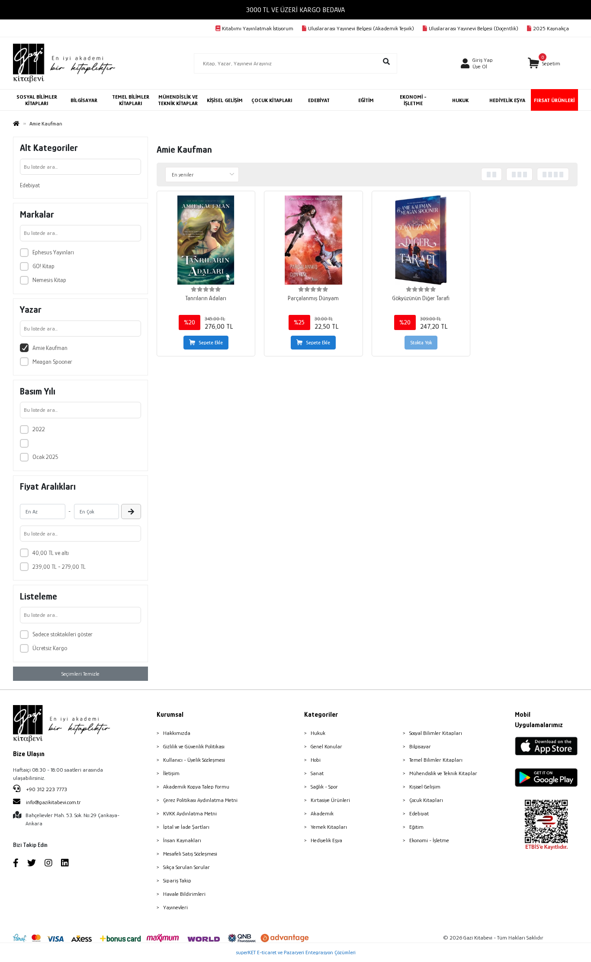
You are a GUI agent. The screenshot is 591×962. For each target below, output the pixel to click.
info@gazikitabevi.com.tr (53, 802)
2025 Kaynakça (551, 28)
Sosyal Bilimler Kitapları (435, 733)
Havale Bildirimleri (184, 894)
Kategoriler (321, 714)
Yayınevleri (175, 907)
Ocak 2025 (45, 456)
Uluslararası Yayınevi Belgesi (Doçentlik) (473, 28)
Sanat (317, 773)
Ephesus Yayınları (53, 252)
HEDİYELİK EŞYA (507, 100)
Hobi (316, 760)
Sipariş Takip (177, 880)
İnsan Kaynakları (182, 840)
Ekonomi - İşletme (429, 840)
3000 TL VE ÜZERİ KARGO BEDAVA (295, 10)
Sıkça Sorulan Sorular (186, 867)
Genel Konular (326, 746)
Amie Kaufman (49, 347)
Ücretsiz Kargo (49, 648)
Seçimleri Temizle (80, 673)
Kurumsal (170, 714)
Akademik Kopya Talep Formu (196, 786)
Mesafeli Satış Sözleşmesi (190, 853)
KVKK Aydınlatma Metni (190, 813)
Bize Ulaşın (29, 754)
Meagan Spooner (52, 361)
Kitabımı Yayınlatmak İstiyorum (257, 28)
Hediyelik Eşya (326, 840)
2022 (38, 429)
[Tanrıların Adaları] (206, 240)
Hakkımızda (176, 733)
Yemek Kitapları (329, 827)
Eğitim (416, 827)
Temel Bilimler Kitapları (436, 760)
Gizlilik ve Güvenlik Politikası (194, 746)
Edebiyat (30, 185)
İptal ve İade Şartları (186, 827)
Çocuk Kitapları (426, 800)
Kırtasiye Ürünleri (330, 800)
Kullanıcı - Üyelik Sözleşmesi (194, 760)
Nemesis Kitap (49, 279)
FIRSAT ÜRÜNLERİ (554, 100)
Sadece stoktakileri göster (62, 634)
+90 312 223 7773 (46, 789)
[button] (544, 63)
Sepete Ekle (211, 343)
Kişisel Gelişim (424, 786)
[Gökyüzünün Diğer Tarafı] (421, 240)
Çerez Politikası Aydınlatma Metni (200, 800)
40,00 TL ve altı (50, 552)
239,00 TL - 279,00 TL (59, 566)
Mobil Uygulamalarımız (539, 720)
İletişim (171, 773)
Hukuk (318, 733)
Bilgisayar (420, 746)
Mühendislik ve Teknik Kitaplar (443, 773)
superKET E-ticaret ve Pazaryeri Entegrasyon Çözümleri (296, 952)
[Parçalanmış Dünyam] (313, 240)
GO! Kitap (43, 266)
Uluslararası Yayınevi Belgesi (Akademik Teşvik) (361, 28)
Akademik (322, 813)
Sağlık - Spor (324, 786)
